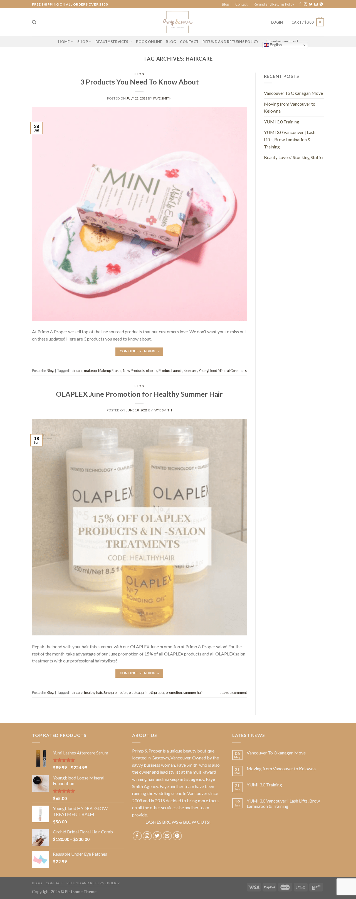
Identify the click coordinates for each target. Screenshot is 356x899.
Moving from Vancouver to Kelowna (289, 107)
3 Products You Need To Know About (139, 82)
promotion (174, 692)
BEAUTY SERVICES (111, 41)
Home (64, 41)
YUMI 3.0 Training (281, 121)
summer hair (193, 692)
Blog (225, 4)
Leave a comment (233, 692)
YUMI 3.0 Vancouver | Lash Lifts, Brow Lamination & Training (289, 139)
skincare (190, 370)
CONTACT (189, 41)
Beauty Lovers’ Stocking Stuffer (294, 157)
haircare (76, 370)
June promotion (115, 692)
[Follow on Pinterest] (321, 4)
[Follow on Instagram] (305, 4)
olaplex (151, 370)
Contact (241, 4)
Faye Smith (162, 98)
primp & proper (152, 692)
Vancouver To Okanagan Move (293, 93)
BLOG (171, 41)
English (275, 45)
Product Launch (170, 370)
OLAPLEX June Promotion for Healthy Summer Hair (139, 394)
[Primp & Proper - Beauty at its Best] (178, 22)
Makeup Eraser (110, 370)
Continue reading (140, 351)
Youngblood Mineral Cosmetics (223, 370)
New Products (134, 370)
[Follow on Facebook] (300, 4)
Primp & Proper (147, 750)
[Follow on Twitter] (310, 4)
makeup (90, 370)
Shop (82, 41)
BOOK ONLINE (149, 41)
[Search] (34, 22)
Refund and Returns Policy (274, 4)
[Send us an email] (316, 4)
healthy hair (93, 692)
